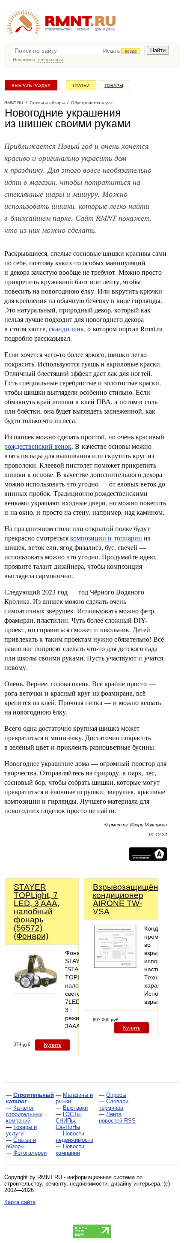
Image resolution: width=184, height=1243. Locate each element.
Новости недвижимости (74, 1136)
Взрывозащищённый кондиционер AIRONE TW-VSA (133, 899)
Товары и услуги (21, 1130)
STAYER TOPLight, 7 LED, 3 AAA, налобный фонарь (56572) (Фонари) (36, 911)
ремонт (83, 29)
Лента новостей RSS (117, 1117)
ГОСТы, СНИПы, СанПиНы (69, 1120)
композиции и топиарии (106, 537)
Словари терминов (113, 1104)
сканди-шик (66, 328)
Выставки (75, 1108)
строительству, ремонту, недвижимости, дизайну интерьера (82, 1183)
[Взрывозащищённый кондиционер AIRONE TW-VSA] (115, 967)
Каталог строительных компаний (24, 1114)
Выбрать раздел (31, 85)
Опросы (116, 1095)
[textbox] (79, 50)
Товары (113, 85)
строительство (58, 29)
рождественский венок (37, 445)
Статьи (81, 85)
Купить (52, 1045)
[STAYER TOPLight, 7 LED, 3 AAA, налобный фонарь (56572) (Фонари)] (36, 991)
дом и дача (105, 29)
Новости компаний (70, 1149)
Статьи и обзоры (21, 1143)
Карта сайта (20, 1202)
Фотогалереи (30, 1153)
